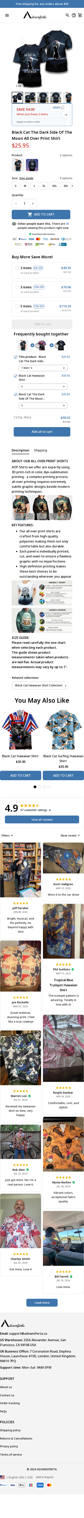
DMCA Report (45, 1477)
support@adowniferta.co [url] (28, 1333)
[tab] (35, 787)
